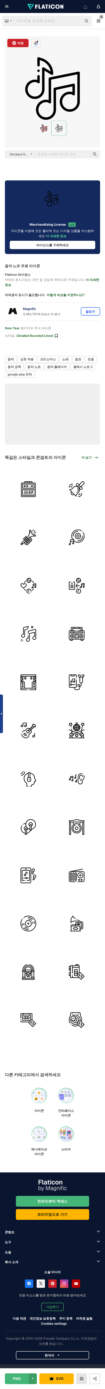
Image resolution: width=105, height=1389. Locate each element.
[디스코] (76, 730)
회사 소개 (11, 1262)
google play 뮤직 (20, 374)
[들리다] (28, 875)
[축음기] (76, 923)
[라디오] (76, 875)
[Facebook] (29, 1283)
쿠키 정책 (66, 1318)
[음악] (28, 634)
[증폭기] (28, 489)
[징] (76, 827)
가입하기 (52, 1307)
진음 (91, 359)
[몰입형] (28, 778)
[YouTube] (76, 1283)
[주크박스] (28, 971)
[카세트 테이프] (28, 1020)
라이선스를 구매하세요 (52, 245)
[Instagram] (64, 1283)
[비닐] (28, 923)
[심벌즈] (28, 827)
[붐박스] (76, 634)
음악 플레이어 (57, 367)
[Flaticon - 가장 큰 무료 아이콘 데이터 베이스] (46, 6)
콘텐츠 (9, 1232)
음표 (78, 359)
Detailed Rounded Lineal (35, 336)
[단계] (28, 682)
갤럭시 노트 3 (83, 367)
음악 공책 (14, 367)
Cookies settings (54, 1323)
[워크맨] (76, 971)
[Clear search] (75, 21)
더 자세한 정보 (56, 236)
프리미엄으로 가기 (52, 1214)
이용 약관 (19, 1318)
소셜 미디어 (52, 1272)
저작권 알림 (84, 1318)
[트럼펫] (28, 537)
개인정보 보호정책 (43, 1318)
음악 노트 (34, 367)
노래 (65, 359)
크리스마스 (48, 359)
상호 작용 (27, 359)
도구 (8, 1242)
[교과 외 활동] (28, 585)
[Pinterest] (52, 1283)
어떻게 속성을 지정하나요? (66, 295)
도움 (8, 1252)
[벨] (76, 489)
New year (12, 328)
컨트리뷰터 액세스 (52, 1201)
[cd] (76, 537)
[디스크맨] (76, 1020)
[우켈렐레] (28, 730)
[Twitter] (41, 1283)
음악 (11, 359)
